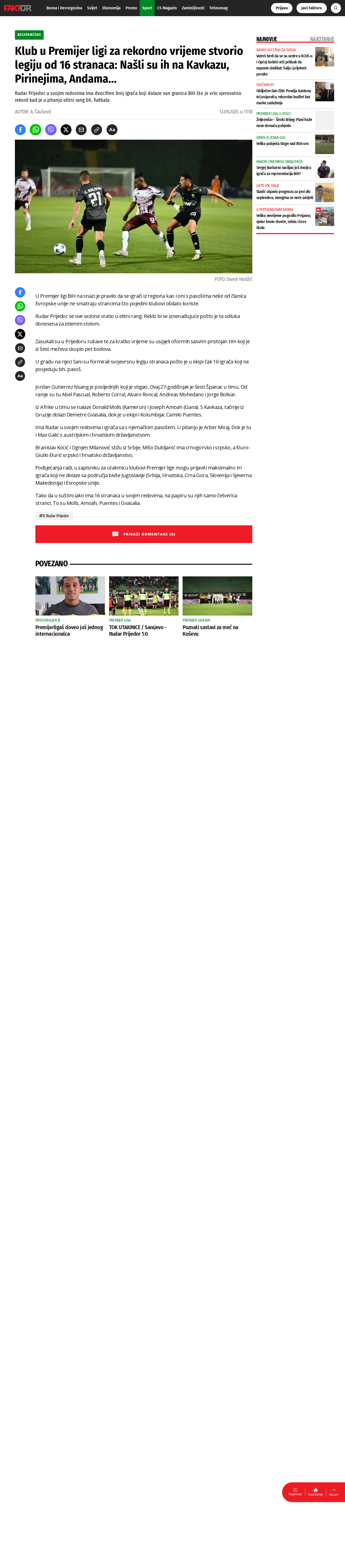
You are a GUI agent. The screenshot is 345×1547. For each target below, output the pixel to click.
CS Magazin (167, 8)
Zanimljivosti (193, 8)
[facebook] (20, 129)
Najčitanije (315, 1494)
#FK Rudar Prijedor (54, 516)
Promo (131, 8)
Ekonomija (111, 8)
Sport (147, 8)
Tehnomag (218, 8)
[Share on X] (66, 129)
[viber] (51, 129)
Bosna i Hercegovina (64, 8)
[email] (81, 129)
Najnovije (295, 1494)
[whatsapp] (35, 129)
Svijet (92, 8)
